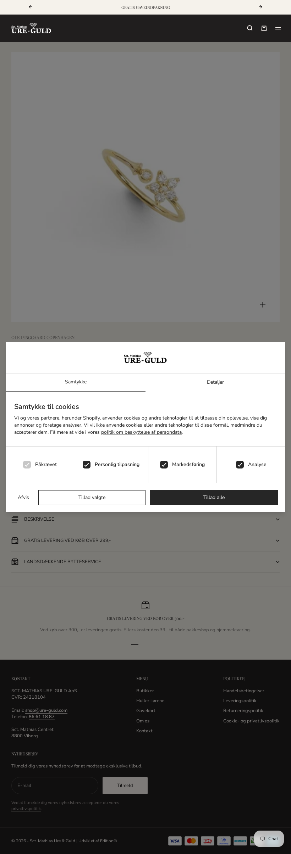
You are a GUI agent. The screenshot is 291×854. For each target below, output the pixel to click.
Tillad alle (214, 497)
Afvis (23, 497)
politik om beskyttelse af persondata (141, 432)
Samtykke (76, 381)
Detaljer (215, 382)
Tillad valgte (91, 497)
